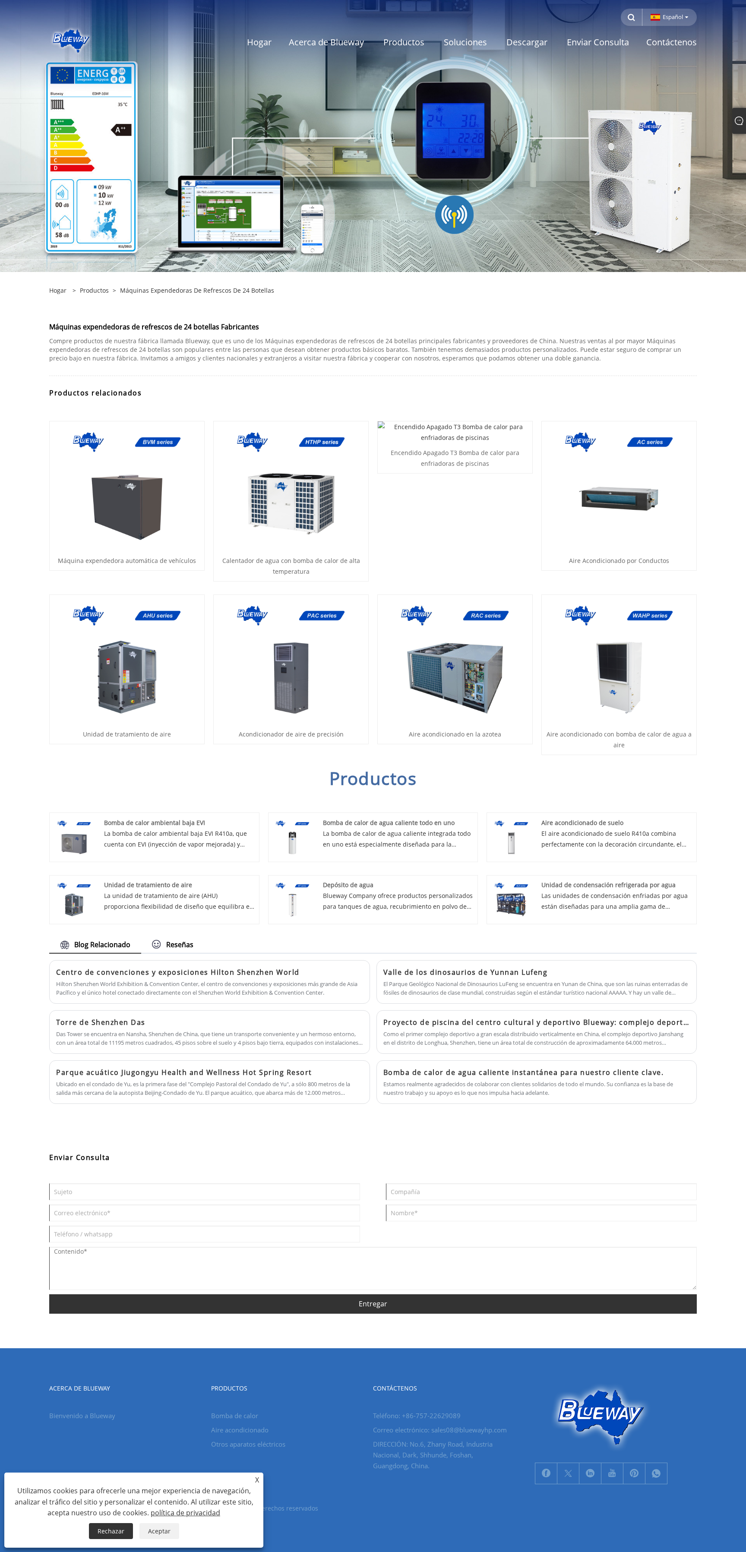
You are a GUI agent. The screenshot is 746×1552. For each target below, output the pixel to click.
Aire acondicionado (240, 1430)
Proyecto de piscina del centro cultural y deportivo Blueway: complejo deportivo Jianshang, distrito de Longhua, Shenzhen (536, 1022)
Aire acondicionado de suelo (582, 823)
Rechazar (111, 1531)
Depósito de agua (348, 885)
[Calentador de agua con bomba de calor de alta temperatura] (291, 485)
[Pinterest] (634, 1473)
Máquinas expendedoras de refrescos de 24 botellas (197, 290)
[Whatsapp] (656, 1473)
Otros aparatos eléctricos (248, 1444)
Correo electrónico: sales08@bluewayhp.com (440, 1430)
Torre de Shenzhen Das (100, 1022)
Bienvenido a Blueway (82, 1415)
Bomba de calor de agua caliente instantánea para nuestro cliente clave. (523, 1072)
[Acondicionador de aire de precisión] (291, 659)
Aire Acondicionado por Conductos (619, 560)
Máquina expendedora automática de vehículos (127, 560)
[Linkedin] (590, 1473)
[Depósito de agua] (292, 899)
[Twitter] (568, 1473)
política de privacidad (185, 1512)
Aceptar (159, 1531)
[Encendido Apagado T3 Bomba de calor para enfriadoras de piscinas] (455, 431)
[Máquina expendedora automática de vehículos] (127, 485)
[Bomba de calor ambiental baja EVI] (74, 836)
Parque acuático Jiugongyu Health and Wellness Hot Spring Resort (184, 1072)
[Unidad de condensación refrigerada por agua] (511, 899)
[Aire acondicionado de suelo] (511, 836)
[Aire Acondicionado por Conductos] (619, 485)
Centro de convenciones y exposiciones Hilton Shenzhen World (178, 972)
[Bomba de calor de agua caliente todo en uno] (292, 836)
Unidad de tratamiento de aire (127, 734)
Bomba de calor (234, 1415)
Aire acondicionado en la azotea (455, 734)
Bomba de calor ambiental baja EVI (154, 823)
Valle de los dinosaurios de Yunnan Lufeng (465, 972)
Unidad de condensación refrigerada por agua (608, 885)
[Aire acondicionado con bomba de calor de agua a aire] (619, 659)
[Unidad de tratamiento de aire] (127, 659)
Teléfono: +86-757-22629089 (417, 1415)
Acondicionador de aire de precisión (291, 734)
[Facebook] (546, 1473)
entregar (373, 1304)
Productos (94, 290)
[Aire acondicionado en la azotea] (455, 659)
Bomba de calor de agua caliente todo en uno (389, 823)
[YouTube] (612, 1473)
